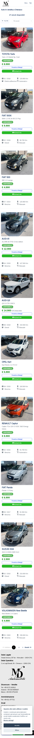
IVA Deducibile (17, 311)
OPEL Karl (6, 362)
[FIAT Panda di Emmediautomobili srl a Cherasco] (17, 473)
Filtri (6, 21)
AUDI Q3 (6, 300)
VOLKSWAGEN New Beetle (14, 610)
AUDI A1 (5, 239)
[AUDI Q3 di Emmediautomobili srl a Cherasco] (17, 286)
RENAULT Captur (10, 423)
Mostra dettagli (9, 720)
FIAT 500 (6, 177)
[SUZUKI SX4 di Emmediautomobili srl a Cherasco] (17, 534)
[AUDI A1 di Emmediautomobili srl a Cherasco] (17, 224)
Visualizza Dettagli (17, 67)
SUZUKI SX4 (8, 549)
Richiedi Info (17, 71)
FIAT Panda (7, 487)
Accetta (17, 725)
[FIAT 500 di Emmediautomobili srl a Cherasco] (17, 163)
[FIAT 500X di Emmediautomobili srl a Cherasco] (17, 101)
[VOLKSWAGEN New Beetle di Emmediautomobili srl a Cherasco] (17, 596)
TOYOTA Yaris (8, 54)
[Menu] (31, 3)
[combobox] (22, 21)
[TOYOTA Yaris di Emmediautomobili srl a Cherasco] (17, 39)
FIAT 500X (6, 115)
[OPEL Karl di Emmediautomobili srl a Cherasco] (17, 347)
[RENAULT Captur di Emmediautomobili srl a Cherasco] (17, 409)
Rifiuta (17, 730)
